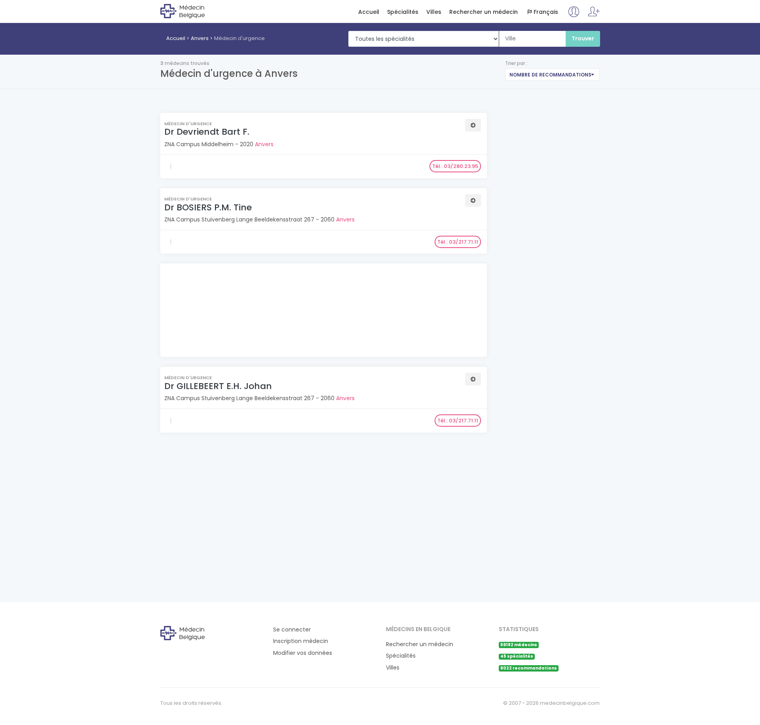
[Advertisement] (322, 311)
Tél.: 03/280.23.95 (455, 166)
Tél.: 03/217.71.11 (457, 242)
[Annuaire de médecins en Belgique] (192, 11)
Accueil (368, 12)
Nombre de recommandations (550, 74)
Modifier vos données (302, 653)
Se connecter (292, 629)
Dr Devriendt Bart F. (206, 132)
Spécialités (402, 12)
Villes (433, 12)
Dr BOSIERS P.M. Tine (208, 207)
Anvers (200, 38)
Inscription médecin (300, 641)
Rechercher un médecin (483, 12)
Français (546, 12)
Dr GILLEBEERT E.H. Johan (218, 386)
